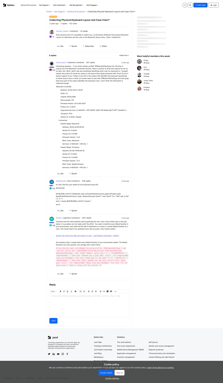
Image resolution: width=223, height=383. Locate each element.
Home (49, 11)
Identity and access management (161, 346)
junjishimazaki (61, 181)
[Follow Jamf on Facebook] (67, 354)
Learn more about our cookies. (160, 367)
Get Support (44, 5)
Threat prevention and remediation (162, 353)
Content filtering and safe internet (161, 357)
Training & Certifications (103, 346)
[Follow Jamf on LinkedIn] (53, 354)
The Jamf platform (124, 342)
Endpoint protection (156, 350)
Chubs (146, 60)
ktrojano (147, 87)
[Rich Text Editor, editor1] (89, 305)
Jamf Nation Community (103, 350)
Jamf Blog (98, 353)
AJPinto (59, 218)
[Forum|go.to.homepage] (8, 5)
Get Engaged (92, 5)
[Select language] (190, 5)
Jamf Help (98, 342)
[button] (200, 5)
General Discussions (28, 5)
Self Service (153, 342)
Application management (126, 353)
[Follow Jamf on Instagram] (63, 354)
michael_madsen (62, 31)
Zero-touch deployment (126, 346)
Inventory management (126, 357)
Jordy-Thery (148, 81)
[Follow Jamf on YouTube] (58, 354)
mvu (145, 67)
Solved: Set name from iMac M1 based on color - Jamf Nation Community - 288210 (87, 236)
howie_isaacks (61, 62)
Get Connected (59, 5)
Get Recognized (76, 5)
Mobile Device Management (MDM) (130, 350)
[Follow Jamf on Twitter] (49, 354)
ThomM (146, 74)
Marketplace (98, 357)
